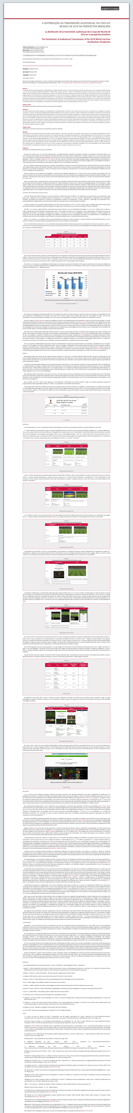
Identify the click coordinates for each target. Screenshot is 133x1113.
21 (83, 915)
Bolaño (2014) (78, 831)
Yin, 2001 (25, 178)
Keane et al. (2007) (73, 875)
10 (76, 303)
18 (80, 810)
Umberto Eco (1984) (98, 348)
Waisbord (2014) (85, 797)
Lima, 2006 (63, 848)
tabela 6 (105, 880)
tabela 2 (35, 371)
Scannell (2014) (84, 333)
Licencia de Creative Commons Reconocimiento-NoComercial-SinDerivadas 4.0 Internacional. (47, 66)
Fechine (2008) (35, 1026)
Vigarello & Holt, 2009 (47, 159)
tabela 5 (50, 515)
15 (94, 476)
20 (76, 839)
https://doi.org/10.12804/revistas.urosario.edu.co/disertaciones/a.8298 (83, 83)
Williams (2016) (33, 828)
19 (44, 814)
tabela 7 (56, 866)
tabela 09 (59, 906)
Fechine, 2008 (80, 204)
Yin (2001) (79, 173)
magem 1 (65, 906)
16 (85, 638)
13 (72, 437)
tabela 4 (101, 475)
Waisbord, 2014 (49, 1092)
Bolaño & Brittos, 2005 (53, 848)
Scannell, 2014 (52, 1067)
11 (89, 339)
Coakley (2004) (39, 320)
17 (102, 799)
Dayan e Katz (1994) (83, 322)
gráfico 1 (107, 224)
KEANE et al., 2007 (51, 1101)
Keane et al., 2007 (37, 1096)
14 (79, 437)
